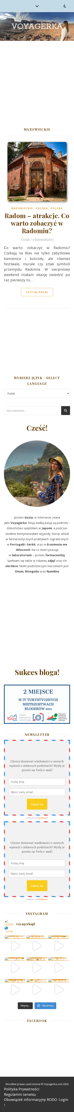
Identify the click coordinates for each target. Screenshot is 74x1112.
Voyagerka (37, 26)
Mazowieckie (22, 208)
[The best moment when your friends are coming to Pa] (15, 967)
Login (63, 1099)
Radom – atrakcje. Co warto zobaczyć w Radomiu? (37, 223)
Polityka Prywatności (21, 1089)
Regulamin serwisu (20, 1094)
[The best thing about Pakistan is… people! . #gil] (58, 967)
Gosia (25, 239)
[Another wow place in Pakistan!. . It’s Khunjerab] (15, 989)
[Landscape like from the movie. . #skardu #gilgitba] (15, 946)
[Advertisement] (37, 80)
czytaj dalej (37, 292)
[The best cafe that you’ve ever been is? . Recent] (37, 967)
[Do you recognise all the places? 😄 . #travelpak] (37, 989)
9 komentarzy (43, 239)
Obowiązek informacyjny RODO (30, 1099)
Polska (42, 208)
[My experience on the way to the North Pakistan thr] (58, 989)
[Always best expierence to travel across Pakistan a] (58, 946)
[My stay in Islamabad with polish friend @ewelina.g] (37, 946)
